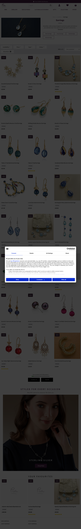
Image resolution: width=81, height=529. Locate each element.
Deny (17, 279)
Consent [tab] (13, 253)
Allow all (63, 279)
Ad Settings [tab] (49, 253)
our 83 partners (15, 261)
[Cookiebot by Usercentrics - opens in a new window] (68, 249)
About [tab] (67, 253)
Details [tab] (32, 253)
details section (60, 274)
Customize (40, 279)
